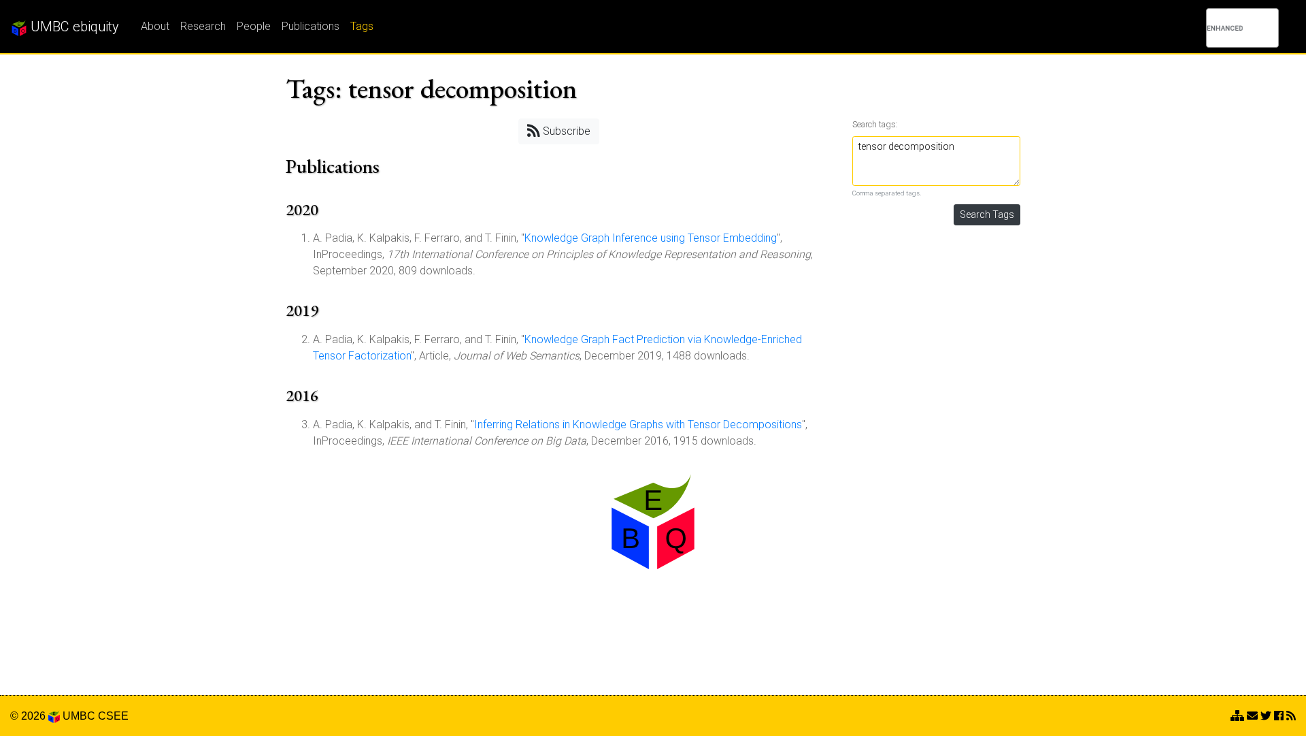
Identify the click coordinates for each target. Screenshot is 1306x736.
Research (203, 26)
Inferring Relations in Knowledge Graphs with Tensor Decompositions (638, 424)
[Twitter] (1265, 716)
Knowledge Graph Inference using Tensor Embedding (650, 237)
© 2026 (29, 716)
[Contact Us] (1237, 716)
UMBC (79, 716)
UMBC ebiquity (73, 26)
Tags (361, 26)
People (254, 26)
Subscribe (565, 131)
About (155, 26)
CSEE (113, 716)
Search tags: (875, 124)
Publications (310, 26)
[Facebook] (1279, 716)
